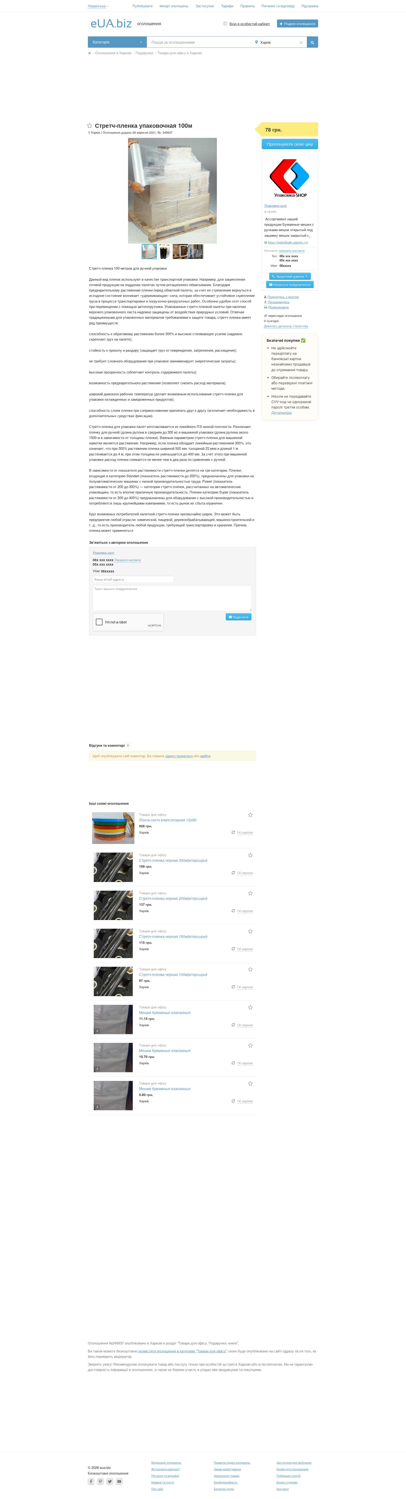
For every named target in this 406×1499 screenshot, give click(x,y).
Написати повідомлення (291, 284)
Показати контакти (128, 560)
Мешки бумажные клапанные (165, 1012)
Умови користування (227, 1469)
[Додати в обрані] (89, 126)
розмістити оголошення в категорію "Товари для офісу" (182, 1350)
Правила (247, 5)
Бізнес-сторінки (287, 1482)
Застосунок (204, 5)
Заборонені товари (226, 1476)
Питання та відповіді (278, 5)
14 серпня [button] (245, 832)
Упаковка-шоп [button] (275, 205)
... (310, 235)
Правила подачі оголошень (232, 1462)
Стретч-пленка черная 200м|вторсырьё (173, 898)
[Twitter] (110, 1481)
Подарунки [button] (144, 52)
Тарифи (227, 5)
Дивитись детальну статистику (286, 326)
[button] (107, 6)
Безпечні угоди (224, 1489)
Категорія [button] (101, 42)
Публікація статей (289, 1476)
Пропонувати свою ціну (290, 144)
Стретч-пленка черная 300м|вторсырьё (173, 860)
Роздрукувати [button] (278, 307)
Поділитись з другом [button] (283, 296)
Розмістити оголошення (292, 1469)
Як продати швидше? (165, 1469)
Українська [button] (96, 5)
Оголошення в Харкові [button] (113, 52)
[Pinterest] (100, 1481)
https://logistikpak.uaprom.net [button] (288, 242)
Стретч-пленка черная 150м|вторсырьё (173, 936)
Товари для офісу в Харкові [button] (179, 52)
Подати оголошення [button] (299, 23)
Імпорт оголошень (174, 5)
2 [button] (97, 992)
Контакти (283, 1489)
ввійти (205, 755)
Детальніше (281, 412)
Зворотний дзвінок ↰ (291, 276)
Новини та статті (162, 1482)
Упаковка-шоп (103, 552)
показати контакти (291, 250)
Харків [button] (265, 42)
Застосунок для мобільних (294, 1462)
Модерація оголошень (166, 1462)
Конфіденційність (225, 1482)
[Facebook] (91, 1481)
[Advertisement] (203, 89)
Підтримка (309, 5)
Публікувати (142, 5)
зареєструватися (179, 755)
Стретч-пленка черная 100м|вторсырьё (173, 974)
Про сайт (157, 1489)
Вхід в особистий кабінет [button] (250, 23)
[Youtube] (119, 1481)
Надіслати (240, 616)
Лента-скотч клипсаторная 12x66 (167, 820)
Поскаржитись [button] (278, 301)
